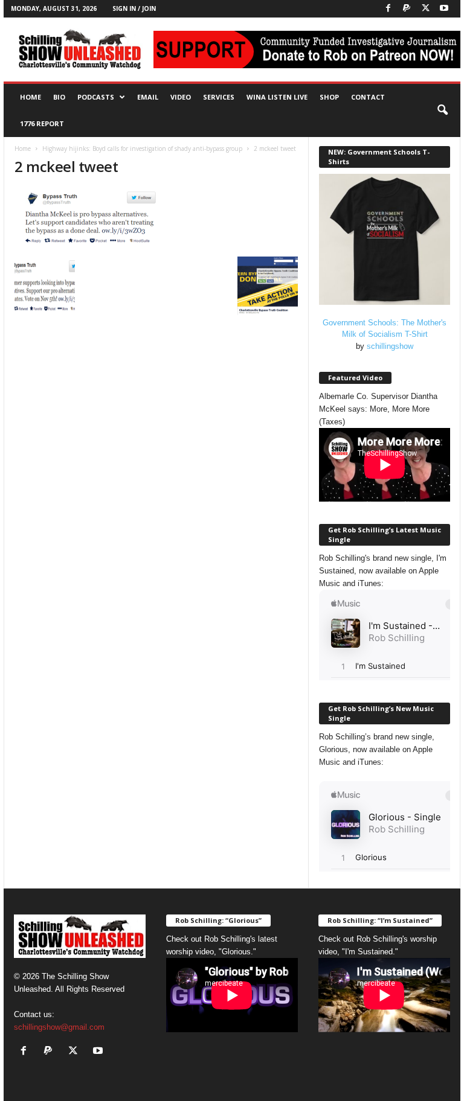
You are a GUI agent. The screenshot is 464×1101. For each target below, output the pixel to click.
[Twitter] (425, 9)
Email (147, 96)
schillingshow (390, 346)
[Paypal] (406, 9)
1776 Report (42, 123)
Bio (59, 96)
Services (218, 96)
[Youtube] (444, 9)
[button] (442, 110)
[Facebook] (388, 9)
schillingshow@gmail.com (59, 1027)
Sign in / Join (134, 8)
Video (180, 96)
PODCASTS (95, 96)
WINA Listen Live (277, 96)
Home (30, 96)
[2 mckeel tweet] (156, 219)
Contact (368, 96)
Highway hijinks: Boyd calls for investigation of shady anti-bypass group (142, 148)
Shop (329, 96)
